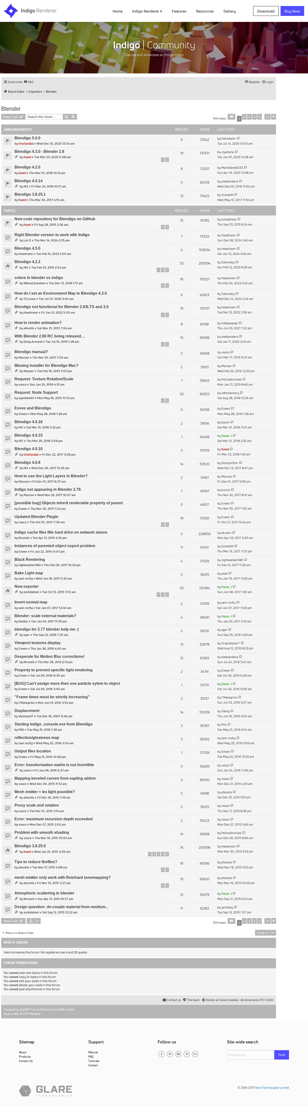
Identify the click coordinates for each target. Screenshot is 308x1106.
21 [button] (267, 117)
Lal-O (27, 240)
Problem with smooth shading (41, 832)
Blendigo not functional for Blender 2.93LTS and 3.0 (61, 307)
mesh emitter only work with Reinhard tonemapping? (62, 877)
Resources (205, 11)
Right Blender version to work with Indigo (52, 235)
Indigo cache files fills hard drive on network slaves (60, 532)
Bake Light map (28, 573)
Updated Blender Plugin (36, 517)
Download (266, 11)
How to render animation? (38, 323)
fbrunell (24, 538)
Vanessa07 (26, 716)
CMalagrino (26, 703)
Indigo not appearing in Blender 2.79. (48, 489)
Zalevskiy (228, 262)
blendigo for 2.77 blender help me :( (46, 629)
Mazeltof (35, 1014)
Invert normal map (30, 602)
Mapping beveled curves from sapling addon (55, 778)
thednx (23, 621)
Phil (21, 730)
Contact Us (26, 1061)
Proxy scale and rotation (36, 805)
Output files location (32, 751)
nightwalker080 (30, 565)
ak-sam (226, 533)
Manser (29, 371)
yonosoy (227, 907)
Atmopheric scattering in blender (44, 893)
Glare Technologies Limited (272, 1088)
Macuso (24, 358)
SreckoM (227, 195)
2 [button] (244, 117)
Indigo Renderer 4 (147, 11)
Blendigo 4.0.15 (28, 435)
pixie (224, 573)
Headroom (228, 235)
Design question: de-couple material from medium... (61, 907)
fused (27, 157)
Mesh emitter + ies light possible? (44, 792)
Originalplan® (230, 643)
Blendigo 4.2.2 (27, 262)
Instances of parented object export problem (54, 546)
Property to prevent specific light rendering (53, 670)
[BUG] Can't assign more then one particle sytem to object (67, 683)
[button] (231, 117)
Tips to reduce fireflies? (35, 862)
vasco (225, 352)
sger (27, 635)
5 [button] (259, 117)
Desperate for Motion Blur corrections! (49, 656)
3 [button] (249, 117)
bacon (225, 422)
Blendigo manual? (31, 352)
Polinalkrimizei (231, 379)
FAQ (90, 1056)
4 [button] (254, 117)
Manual (93, 1052)
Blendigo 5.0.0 (27, 138)
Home (117, 11)
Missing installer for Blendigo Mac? (46, 365)
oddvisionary (230, 393)
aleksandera (229, 181)
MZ (26, 186)
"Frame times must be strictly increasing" (52, 697)
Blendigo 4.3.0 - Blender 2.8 (39, 151)
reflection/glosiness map (36, 738)
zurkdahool (229, 219)
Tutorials (93, 1061)
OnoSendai (26, 144)
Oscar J (226, 436)
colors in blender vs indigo (38, 278)
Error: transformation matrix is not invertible (54, 765)
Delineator (228, 138)
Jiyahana (227, 152)
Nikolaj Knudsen (35, 283)
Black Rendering (29, 559)
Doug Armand (33, 342)
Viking (225, 711)
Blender (11, 108)
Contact (93, 1065)
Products (25, 1056)
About (22, 1052)
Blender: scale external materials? (45, 616)
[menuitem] (118, 10)
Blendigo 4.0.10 (28, 449)
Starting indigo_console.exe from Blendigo (53, 724)
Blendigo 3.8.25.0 (30, 846)
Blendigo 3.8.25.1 (30, 194)
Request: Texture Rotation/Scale (43, 379)
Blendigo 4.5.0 (27, 248)
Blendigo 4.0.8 (27, 462)
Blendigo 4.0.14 (28, 181)
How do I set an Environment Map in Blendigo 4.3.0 (60, 293)
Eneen (23, 414)
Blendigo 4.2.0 (27, 167)
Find (281, 1055)
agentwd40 (26, 398)
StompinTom (229, 463)
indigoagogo (229, 323)
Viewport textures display (37, 643)
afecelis (29, 328)
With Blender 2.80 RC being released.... (49, 336)
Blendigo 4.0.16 (28, 422)
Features (179, 11)
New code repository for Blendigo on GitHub (54, 219)
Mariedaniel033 (232, 168)
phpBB (24, 1009)
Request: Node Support (36, 392)
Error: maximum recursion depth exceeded (53, 819)
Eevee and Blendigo (32, 408)
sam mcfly (26, 578)
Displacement (26, 711)
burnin (225, 490)
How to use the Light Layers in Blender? (51, 476)
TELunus (30, 299)
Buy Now (292, 11)
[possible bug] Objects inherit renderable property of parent (68, 503)
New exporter (26, 586)
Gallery (230, 11)
